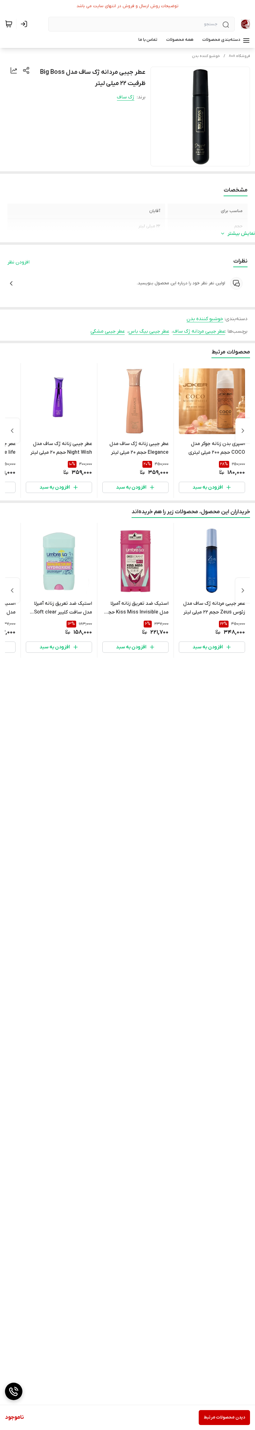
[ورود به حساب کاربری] (25, 24)
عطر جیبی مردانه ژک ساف (199, 331)
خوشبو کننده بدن (206, 56)
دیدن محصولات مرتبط (224, 1417)
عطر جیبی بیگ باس (148, 331)
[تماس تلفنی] (13, 1391)
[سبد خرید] (8, 24)
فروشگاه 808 (239, 56)
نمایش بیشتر (241, 233)
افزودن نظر (18, 262)
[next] (12, 430)
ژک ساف (125, 97)
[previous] (242, 430)
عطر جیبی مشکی (107, 331)
